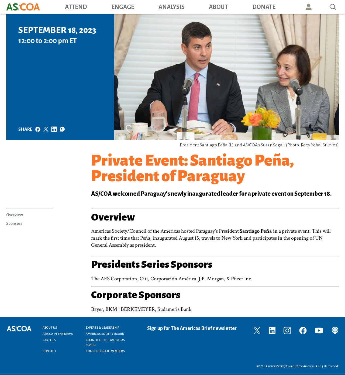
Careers (49, 340)
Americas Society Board (105, 333)
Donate (263, 7)
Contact (49, 351)
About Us (50, 327)
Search (333, 7)
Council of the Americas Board (105, 342)
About (218, 7)
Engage (122, 7)
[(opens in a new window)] (257, 330)
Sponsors (14, 223)
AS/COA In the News (58, 333)
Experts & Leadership (102, 327)
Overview (14, 215)
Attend (76, 7)
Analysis (171, 7)
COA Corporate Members (105, 351)
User (308, 7)
